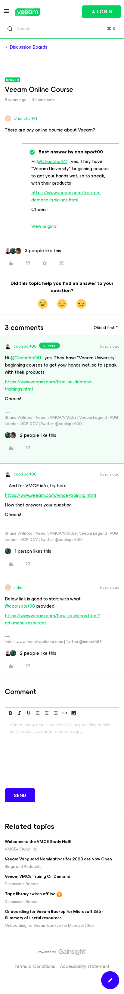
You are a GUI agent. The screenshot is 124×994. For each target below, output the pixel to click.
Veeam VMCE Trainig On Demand (37, 876)
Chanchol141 (25, 118)
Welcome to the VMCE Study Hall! (38, 841)
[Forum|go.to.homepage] (27, 12)
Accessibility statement (85, 966)
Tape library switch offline (30, 893)
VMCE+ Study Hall (21, 849)
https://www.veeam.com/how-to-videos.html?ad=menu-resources (52, 619)
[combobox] (62, 29)
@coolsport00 (20, 606)
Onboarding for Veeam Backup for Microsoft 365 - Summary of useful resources (54, 914)
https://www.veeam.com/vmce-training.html (50, 495)
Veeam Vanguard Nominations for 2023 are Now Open (58, 859)
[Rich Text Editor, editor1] (62, 749)
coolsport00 (25, 346)
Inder (18, 587)
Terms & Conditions (34, 966)
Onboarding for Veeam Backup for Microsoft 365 (49, 925)
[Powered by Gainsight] (62, 953)
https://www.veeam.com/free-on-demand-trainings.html (66, 196)
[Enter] (10, 29)
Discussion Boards (28, 47)
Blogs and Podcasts (23, 866)
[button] (6, 13)
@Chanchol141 (52, 161)
